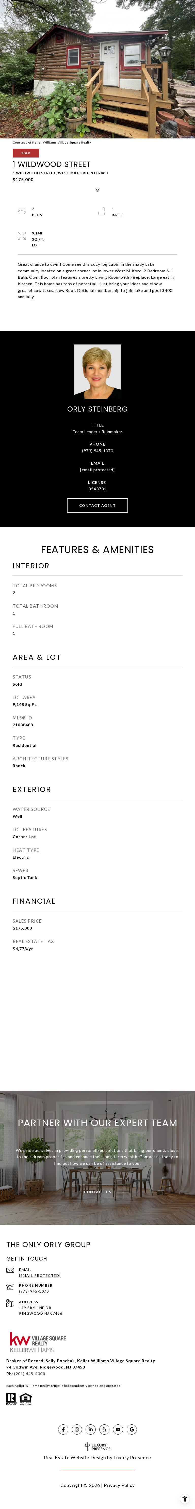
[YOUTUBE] (118, 1429)
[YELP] (104, 1429)
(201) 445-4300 (29, 1373)
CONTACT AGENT (97, 505)
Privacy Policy (119, 1485)
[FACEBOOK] (63, 1429)
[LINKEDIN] (91, 1429)
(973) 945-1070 (97, 450)
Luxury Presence (132, 1457)
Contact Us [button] (97, 1192)
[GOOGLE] (132, 1429)
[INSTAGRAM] (77, 1429)
